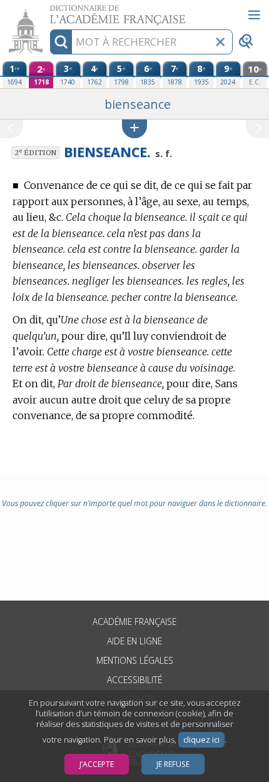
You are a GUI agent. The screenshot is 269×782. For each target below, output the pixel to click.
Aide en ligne (134, 641)
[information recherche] (61, 41)
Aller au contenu (48, 11)
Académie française (134, 621)
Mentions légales (134, 660)
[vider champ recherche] (220, 41)
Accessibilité (134, 680)
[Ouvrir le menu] (254, 15)
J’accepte (96, 764)
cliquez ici (201, 739)
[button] (134, 128)
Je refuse (173, 764)
